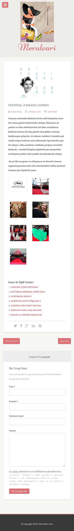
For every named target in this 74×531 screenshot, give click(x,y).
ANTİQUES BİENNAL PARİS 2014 (28, 291)
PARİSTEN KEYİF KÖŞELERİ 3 (26, 300)
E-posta (13, 401)
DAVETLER (52, 111)
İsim (12, 386)
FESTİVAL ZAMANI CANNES (28, 105)
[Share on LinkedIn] (33, 326)
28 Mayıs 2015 (35, 111)
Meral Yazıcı (17, 111)
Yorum (12, 430)
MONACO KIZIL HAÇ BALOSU (26, 310)
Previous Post (11, 341)
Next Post (64, 341)
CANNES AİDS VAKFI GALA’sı (26, 305)
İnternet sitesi (16, 415)
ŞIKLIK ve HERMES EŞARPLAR (26, 314)
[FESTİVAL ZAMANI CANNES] (37, 101)
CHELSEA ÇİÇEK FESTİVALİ (24, 287)
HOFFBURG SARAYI (21, 296)
